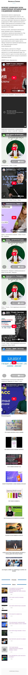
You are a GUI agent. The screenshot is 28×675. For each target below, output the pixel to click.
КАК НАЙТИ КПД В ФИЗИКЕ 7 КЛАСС (17, 630)
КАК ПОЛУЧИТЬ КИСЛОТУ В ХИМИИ (17, 639)
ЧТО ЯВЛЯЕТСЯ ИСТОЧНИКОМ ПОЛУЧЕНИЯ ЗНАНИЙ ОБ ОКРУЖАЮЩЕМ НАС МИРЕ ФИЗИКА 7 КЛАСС (17, 590)
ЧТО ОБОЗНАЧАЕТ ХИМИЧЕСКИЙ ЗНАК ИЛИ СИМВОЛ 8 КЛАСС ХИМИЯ (17, 623)
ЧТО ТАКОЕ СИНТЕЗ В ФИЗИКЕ (16, 597)
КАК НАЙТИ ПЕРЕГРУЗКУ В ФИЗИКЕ (17, 605)
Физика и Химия (14, 1)
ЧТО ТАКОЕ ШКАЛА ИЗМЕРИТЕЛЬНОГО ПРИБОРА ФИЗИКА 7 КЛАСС (16, 649)
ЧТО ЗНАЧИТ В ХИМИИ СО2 (15, 614)
